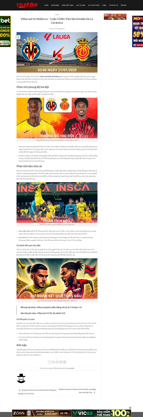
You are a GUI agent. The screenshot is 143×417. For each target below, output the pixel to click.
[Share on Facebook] (49, 362)
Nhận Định (55, 5)
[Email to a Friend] (57, 362)
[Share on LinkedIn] (64, 362)
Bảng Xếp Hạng (67, 5)
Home (46, 5)
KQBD (104, 5)
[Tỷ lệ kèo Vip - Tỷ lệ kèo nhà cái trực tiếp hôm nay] (27, 5)
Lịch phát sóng (94, 5)
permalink (71, 368)
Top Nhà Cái (113, 5)
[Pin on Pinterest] (61, 362)
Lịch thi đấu (80, 5)
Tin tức (123, 5)
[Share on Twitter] (53, 362)
